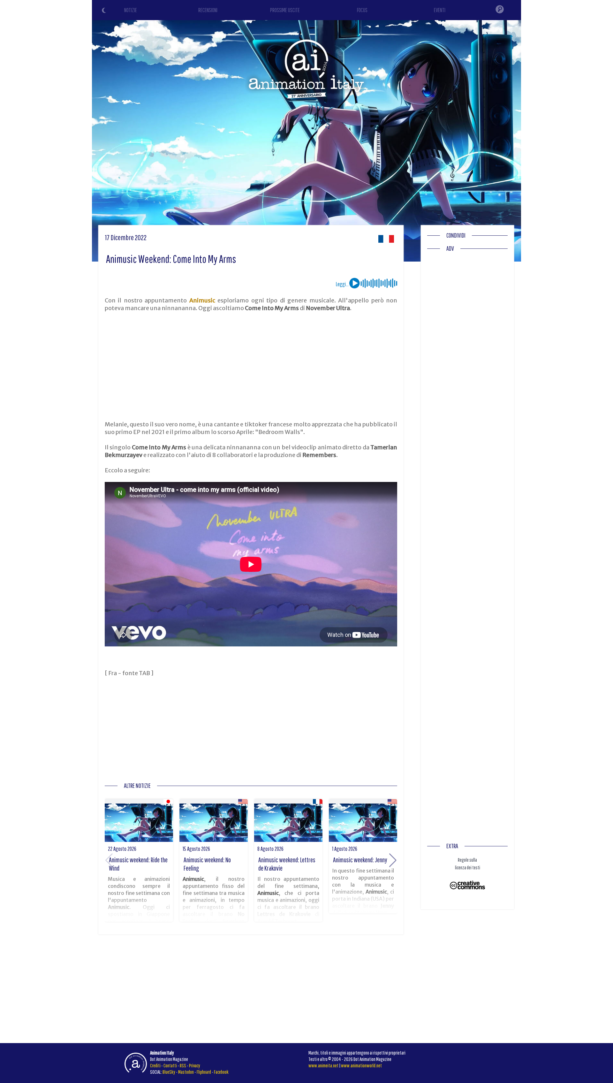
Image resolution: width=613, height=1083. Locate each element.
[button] (393, 860)
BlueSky (169, 1072)
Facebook (221, 1072)
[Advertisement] (251, 366)
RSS (183, 1065)
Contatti (170, 1065)
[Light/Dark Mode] (105, 11)
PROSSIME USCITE (285, 10)
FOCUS (362, 10)
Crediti (155, 1065)
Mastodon (186, 1072)
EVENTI (439, 10)
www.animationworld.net (361, 1065)
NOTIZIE (130, 10)
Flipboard (204, 1072)
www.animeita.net (323, 1065)
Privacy (194, 1065)
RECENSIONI (207, 10)
